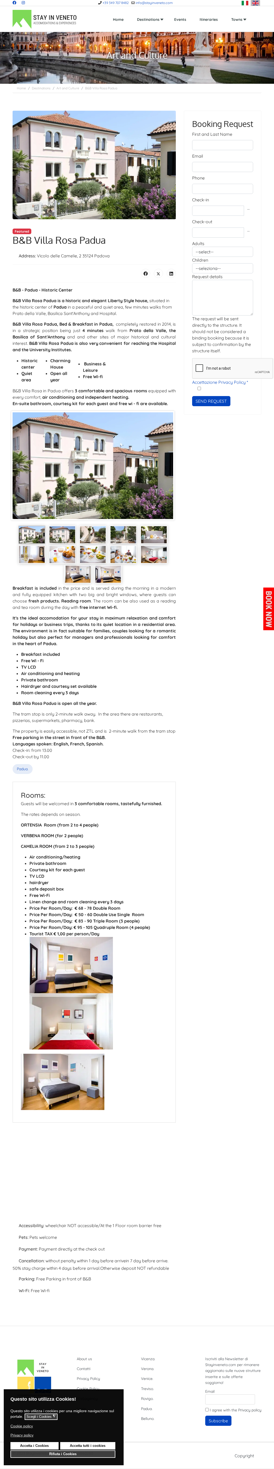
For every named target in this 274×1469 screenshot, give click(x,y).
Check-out (202, 221)
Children (200, 260)
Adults (198, 243)
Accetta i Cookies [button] (34, 1446)
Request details (207, 276)
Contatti (83, 1368)
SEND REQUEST (211, 401)
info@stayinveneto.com (154, 3)
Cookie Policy (88, 1388)
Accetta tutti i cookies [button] (87, 1446)
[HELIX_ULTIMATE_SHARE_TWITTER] (158, 273)
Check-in (200, 199)
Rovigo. (147, 1398)
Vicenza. (148, 1358)
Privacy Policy (88, 1378)
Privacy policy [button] (21, 1435)
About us (84, 1358)
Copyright (244, 1455)
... (248, 208)
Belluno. (147, 1418)
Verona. (147, 1368)
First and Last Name (212, 134)
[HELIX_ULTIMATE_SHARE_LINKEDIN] (171, 273)
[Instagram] (23, 2)
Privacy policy (249, 1410)
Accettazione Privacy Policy (220, 382)
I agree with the (235, 1410)
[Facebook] (14, 2)
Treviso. (147, 1388)
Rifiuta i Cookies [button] (63, 1454)
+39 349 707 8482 (115, 3)
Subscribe (218, 1420)
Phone (198, 178)
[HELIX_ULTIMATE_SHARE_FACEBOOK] (145, 273)
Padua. (22, 769)
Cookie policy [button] (21, 1426)
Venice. (147, 1378)
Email (197, 156)
